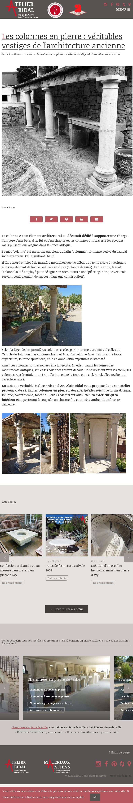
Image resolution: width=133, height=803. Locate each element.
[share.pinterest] (66, 219)
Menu (121, 9)
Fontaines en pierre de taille (68, 727)
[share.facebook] (36, 219)
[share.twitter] (51, 219)
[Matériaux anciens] (62, 766)
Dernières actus (23, 54)
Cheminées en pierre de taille (54, 679)
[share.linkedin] (81, 219)
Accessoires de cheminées (46, 710)
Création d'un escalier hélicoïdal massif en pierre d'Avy (110, 570)
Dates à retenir (57, 578)
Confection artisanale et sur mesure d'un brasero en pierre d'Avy (20, 570)
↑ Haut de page (119, 752)
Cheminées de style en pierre (47, 689)
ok (95, 797)
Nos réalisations (103, 582)
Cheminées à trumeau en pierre (49, 696)
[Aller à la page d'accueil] (22, 9)
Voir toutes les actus (69, 609)
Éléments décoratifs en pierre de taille (40, 732)
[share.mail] (96, 219)
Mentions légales (120, 775)
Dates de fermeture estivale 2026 (65, 568)
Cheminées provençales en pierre (50, 703)
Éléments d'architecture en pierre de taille (93, 732)
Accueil (6, 54)
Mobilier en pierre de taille (105, 727)
